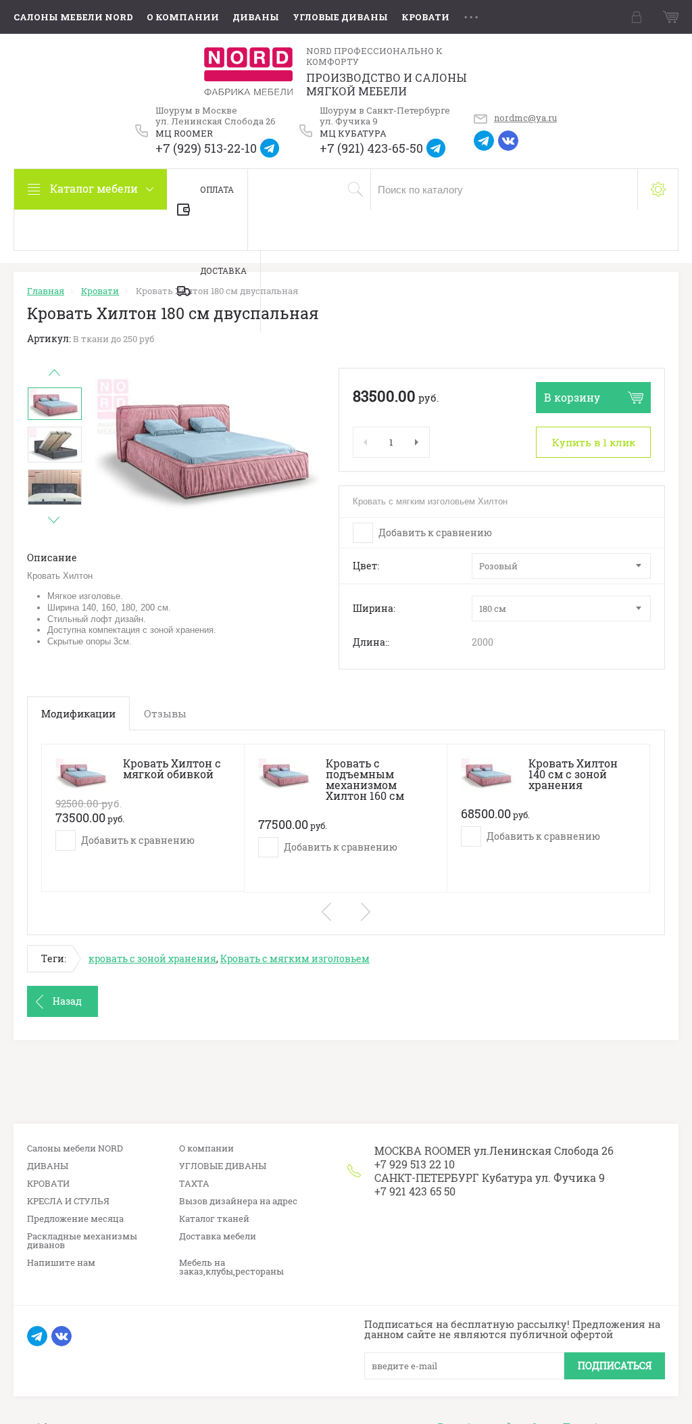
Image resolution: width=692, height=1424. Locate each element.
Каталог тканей (214, 1218)
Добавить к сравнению (434, 532)
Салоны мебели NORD (73, 17)
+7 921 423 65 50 (414, 1191)
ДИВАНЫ (255, 17)
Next (54, 520)
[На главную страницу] (248, 71)
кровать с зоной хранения (152, 958)
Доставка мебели (217, 1236)
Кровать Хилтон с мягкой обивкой (172, 768)
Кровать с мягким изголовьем (295, 958)
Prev (54, 372)
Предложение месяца (75, 1218)
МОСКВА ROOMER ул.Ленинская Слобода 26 (494, 1150)
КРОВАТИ (425, 17)
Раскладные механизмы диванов (82, 1241)
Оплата (217, 189)
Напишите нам (61, 1262)
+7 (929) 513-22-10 (206, 148)
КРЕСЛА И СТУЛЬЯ (68, 1201)
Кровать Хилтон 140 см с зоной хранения (573, 774)
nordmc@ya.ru (525, 117)
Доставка (223, 270)
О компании (183, 17)
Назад (67, 1001)
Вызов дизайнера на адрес (238, 1201)
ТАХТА (194, 1183)
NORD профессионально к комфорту (374, 56)
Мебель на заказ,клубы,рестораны (231, 1267)
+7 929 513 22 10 (414, 1164)
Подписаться (614, 1365)
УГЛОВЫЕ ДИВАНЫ (340, 17)
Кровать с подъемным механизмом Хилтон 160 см (365, 779)
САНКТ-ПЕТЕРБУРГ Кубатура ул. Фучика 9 (489, 1177)
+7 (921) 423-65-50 (371, 148)
